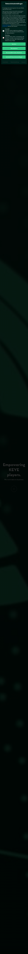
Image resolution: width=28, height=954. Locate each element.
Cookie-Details (5, 62)
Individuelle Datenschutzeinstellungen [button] (14, 57)
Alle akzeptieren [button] (14, 48)
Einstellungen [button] (4, 26)
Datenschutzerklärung (6, 24)
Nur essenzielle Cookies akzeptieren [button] (14, 52)
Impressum (23, 62)
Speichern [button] (14, 44)
